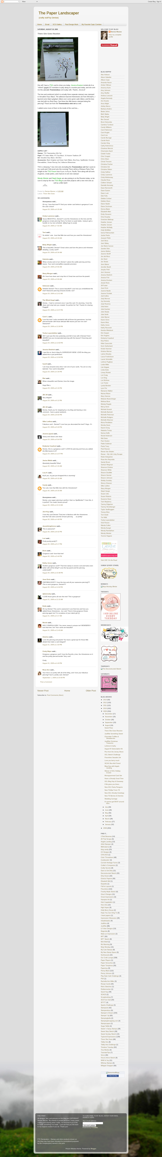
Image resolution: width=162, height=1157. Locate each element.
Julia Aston (104, 306)
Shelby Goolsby (106, 480)
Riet (44, 378)
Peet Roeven (105, 449)
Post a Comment (46, 682)
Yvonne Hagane (106, 536)
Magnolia (104, 931)
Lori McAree (105, 380)
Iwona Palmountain (107, 233)
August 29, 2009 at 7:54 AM (52, 226)
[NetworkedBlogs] (112, 1072)
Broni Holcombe (106, 122)
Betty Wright (47, 245)
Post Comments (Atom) (55, 695)
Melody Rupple (106, 404)
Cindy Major (47, 651)
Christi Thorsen (106, 161)
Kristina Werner (106, 351)
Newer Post (42, 691)
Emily (45, 606)
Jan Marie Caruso (107, 246)
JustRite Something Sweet (114, 734)
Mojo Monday (105, 947)
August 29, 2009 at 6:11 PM (52, 400)
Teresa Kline (105, 512)
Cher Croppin (105, 156)
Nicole (45, 622)
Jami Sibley (105, 243)
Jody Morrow (105, 298)
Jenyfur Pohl (105, 269)
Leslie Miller (105, 364)
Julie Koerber (105, 309)
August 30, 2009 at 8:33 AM (52, 490)
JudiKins (104, 923)
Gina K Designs (106, 894)
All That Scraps (106, 839)
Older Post (91, 691)
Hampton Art (105, 899)
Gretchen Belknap (107, 219)
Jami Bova (104, 241)
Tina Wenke (105, 1050)
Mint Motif (104, 942)
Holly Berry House (107, 910)
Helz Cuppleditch (107, 902)
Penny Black (105, 971)
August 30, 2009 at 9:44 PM (52, 556)
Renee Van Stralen (107, 451)
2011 (105, 705)
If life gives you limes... (112, 784)
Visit (109, 560)
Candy (45, 485)
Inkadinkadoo (105, 921)
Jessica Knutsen (106, 280)
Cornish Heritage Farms (109, 863)
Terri (44, 232)
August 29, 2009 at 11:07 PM (53, 454)
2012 (105, 702)
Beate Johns (105, 111)
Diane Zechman (106, 206)
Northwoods (105, 955)
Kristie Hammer (106, 349)
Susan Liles (105, 494)
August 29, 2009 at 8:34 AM (52, 252)
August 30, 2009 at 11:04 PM (53, 587)
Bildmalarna (105, 847)
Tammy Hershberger (108, 507)
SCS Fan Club (106, 1000)
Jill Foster (104, 285)
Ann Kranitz (105, 101)
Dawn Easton (105, 190)
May (106, 813)
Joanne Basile (106, 291)
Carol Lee (104, 135)
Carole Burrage (106, 138)
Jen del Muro (105, 256)
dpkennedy (47, 594)
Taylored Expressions (108, 1037)
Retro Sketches (106, 986)
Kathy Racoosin (106, 328)
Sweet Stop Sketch (107, 1031)
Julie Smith (104, 314)
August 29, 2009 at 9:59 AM (52, 279)
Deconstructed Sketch (108, 873)
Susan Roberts (106, 496)
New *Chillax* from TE (112, 790)
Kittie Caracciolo (106, 343)
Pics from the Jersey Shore (114, 752)
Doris (45, 551)
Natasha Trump (106, 430)
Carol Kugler (105, 132)
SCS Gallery (57, 24)
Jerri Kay (46, 512)
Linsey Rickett (106, 372)
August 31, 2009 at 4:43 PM (52, 663)
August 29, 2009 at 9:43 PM (52, 427)
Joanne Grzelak (106, 293)
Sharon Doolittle (106, 472)
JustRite (103, 926)
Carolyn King (105, 143)
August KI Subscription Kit (114, 749)
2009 (105, 711)
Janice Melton (106, 251)
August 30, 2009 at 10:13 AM (53, 505)
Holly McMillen (106, 230)
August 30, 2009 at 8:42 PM (52, 532)
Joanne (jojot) (48, 434)
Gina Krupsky (105, 217)
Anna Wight (105, 103)
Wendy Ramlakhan (107, 530)
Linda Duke (105, 370)
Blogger (93, 1149)
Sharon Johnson (106, 478)
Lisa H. (45, 473)
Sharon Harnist (106, 475)
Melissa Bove (105, 401)
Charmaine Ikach (107, 151)
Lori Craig (104, 375)
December (109, 714)
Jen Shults (104, 262)
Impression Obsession (108, 918)
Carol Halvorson (106, 130)
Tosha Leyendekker (50, 333)
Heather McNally (106, 227)
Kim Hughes (105, 335)
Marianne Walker (107, 391)
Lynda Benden (106, 385)
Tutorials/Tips (105, 1052)
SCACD (103, 994)
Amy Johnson (105, 90)
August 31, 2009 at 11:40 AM (53, 630)
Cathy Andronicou (107, 146)
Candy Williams (106, 127)
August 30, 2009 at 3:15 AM (52, 466)
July (106, 807)
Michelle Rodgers (107, 417)
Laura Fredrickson (107, 356)
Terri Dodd (104, 515)
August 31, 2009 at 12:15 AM (53, 599)
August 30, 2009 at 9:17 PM (52, 544)
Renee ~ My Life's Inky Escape (111, 454)
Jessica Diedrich (49, 349)
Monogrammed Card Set (113, 775)
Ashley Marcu (105, 106)
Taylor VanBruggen (107, 509)
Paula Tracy (105, 446)
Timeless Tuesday (107, 1047)
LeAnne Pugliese (107, 362)
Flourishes (104, 889)
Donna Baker (105, 209)
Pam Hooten (105, 441)
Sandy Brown (105, 462)
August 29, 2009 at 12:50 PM (53, 343)
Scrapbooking (105, 997)
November (109, 716)
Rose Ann (46, 670)
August (107, 725)
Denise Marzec (116, 32)
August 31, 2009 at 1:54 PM (52, 645)
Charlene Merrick (107, 148)
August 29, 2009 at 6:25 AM (52, 209)
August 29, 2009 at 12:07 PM (53, 310)
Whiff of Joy (105, 1060)
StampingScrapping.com (109, 1021)
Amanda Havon (106, 82)
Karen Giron (105, 320)
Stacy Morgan (48, 273)
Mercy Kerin (105, 407)
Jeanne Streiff (106, 254)
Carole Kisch (105, 140)
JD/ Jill (45, 395)
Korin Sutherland (107, 346)
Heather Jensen (106, 222)
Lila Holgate (105, 367)
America (46, 637)
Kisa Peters (105, 341)
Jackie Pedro (105, 235)
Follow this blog (113, 1075)
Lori (44, 538)
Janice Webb (47, 460)
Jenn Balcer (105, 264)
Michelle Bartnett (107, 412)
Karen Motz (105, 322)
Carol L (45, 316)
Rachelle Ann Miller (107, 981)
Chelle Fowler (105, 154)
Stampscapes (105, 1023)
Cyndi (45, 364)
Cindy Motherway (107, 177)
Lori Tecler (104, 383)
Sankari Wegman (107, 465)
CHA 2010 (104, 855)
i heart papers (106, 915)
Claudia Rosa (105, 180)
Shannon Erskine (107, 467)
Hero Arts (104, 905)
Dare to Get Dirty (107, 870)
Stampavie (104, 1008)
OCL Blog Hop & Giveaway (114, 781)
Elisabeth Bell (105, 881)
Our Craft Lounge (107, 957)
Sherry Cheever (106, 483)
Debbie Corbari (106, 198)
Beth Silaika (105, 114)
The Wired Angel (49, 300)
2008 (105, 828)
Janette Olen (105, 248)
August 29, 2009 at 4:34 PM (52, 372)
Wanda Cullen (106, 525)
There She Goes (49, 193)
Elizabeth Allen (106, 211)
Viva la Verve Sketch (108, 1058)
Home (39, 24)
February (108, 821)
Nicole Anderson (106, 436)
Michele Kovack (106, 409)
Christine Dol (105, 167)
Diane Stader (105, 204)
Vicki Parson (105, 523)
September (109, 722)
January (108, 824)
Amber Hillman (106, 85)
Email (47, 24)
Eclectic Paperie (106, 878)
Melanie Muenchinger (108, 399)
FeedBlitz (94, 1127)
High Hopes (105, 907)
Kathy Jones (47, 563)
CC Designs (105, 852)
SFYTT (103, 1002)
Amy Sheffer (105, 93)
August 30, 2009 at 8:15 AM (52, 478)
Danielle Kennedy (107, 185)
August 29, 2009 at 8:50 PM (52, 415)
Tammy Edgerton (107, 504)
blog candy (104, 849)
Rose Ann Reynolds (108, 459)
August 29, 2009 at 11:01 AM (53, 293)
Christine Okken (106, 169)
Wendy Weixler (106, 533)
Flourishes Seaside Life (113, 757)
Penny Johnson (106, 973)
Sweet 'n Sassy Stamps (109, 1029)
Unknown (46, 286)
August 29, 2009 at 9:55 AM (52, 267)
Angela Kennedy (106, 98)
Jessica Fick (105, 277)
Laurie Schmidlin (106, 359)
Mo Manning (105, 944)
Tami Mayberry (106, 502)
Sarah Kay (104, 992)
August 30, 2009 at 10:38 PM (53, 573)
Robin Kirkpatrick (107, 457)
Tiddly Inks (104, 1042)
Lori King (104, 378)
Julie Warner (105, 317)
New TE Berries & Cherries (114, 796)
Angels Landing (106, 841)
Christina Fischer (107, 164)
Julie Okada (105, 312)
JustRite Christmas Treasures (111, 742)
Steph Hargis (105, 491)
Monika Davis (105, 425)
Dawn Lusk (105, 193)
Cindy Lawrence (49, 216)
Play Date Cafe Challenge (110, 976)
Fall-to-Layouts (106, 886)
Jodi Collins (105, 296)
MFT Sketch (105, 939)
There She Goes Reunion (113, 731)
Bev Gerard (105, 119)
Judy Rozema (105, 304)
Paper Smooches (107, 963)
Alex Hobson (105, 74)
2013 (105, 700)
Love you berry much (112, 760)
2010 (105, 708)
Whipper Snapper (107, 1065)
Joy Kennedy (105, 301)
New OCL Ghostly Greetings (114, 793)
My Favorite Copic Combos (91, 24)
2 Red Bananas (106, 836)
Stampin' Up (105, 1015)
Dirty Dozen (105, 876)
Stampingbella (106, 1018)
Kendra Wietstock (107, 330)
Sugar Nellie (105, 1026)
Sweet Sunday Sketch (108, 1034)
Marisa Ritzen (105, 393)
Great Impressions (107, 897)
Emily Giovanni (106, 214)
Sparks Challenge (107, 1005)
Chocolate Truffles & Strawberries (112, 737)
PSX (102, 978)
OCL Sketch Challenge (112, 754)
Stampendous (106, 1010)
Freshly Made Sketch (108, 891)
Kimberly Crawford (49, 446)
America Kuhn (106, 88)
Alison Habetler (106, 77)
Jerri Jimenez (105, 272)
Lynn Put (104, 388)
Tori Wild (104, 517)
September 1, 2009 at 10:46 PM (54, 677)
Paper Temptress (107, 965)
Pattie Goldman (106, 443)
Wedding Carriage (111, 799)
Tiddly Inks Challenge (108, 1044)
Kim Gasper (105, 333)
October (108, 719)
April (107, 816)
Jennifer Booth (106, 267)
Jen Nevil (104, 259)
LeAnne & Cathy (110, 746)
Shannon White (106, 470)
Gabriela (46, 259)
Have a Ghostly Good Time (114, 778)
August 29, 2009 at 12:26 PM (53, 326)
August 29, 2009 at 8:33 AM (52, 238)
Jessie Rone (105, 283)
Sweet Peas (109, 728)
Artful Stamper (106, 844)
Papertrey (104, 968)
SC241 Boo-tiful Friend (112, 763)
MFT (102, 936)
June (107, 810)
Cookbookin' (105, 860)
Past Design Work (71, 24)
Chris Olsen (105, 159)
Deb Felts (104, 196)
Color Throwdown (107, 857)
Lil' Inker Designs (107, 928)
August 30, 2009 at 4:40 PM (52, 519)
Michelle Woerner (107, 420)
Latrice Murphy (106, 354)
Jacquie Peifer (106, 238)
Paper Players (106, 960)
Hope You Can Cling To (109, 913)
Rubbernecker (106, 989)
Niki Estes (104, 438)
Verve (103, 1055)
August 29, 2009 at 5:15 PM (52, 388)
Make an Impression (108, 934)
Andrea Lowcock (106, 95)
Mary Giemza (105, 396)
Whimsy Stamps (106, 1063)
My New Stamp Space (108, 952)
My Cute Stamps (106, 950)
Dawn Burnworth (106, 188)
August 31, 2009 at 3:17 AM (52, 616)
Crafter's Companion (108, 865)
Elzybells (104, 884)
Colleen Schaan (106, 182)
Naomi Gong (105, 428)
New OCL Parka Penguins (114, 787)
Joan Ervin (47, 579)
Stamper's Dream (107, 1013)
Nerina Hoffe (105, 433)
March (107, 819)
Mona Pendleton (106, 422)
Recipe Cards (105, 984)
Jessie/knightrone (49, 526)
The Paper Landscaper (59, 13)
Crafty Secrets (106, 868)
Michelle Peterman (107, 415)
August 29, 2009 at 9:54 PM (52, 439)
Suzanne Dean (106, 499)
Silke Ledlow (47, 421)
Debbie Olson (105, 201)
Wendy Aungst (106, 528)
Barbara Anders (106, 109)
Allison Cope (105, 80)
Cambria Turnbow (107, 125)
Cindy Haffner (105, 172)
